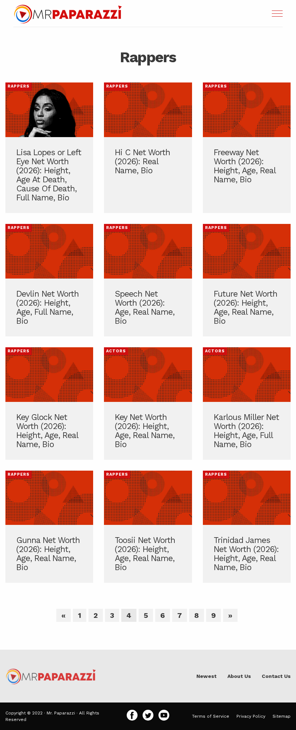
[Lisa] (49, 147)
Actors (116, 351)
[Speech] (148, 280)
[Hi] (148, 147)
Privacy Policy (250, 716)
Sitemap (282, 716)
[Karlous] (247, 403)
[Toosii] (148, 527)
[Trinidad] (247, 527)
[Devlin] (49, 280)
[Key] (49, 403)
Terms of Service (210, 716)
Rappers (19, 86)
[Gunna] (49, 527)
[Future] (247, 280)
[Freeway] (247, 147)
